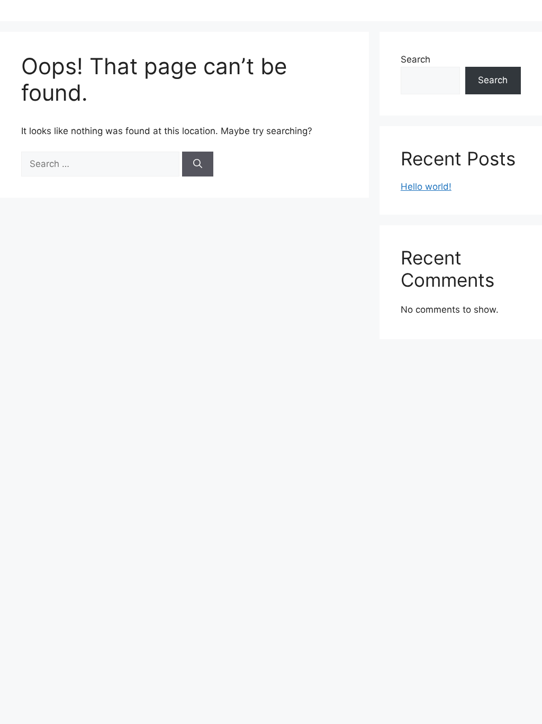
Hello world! (426, 186)
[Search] (197, 164)
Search (415, 59)
